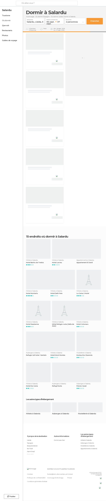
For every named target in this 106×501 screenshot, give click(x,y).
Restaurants (7, 30)
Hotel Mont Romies (58, 355)
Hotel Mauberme (32, 324)
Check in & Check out (52, 19)
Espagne (30, 443)
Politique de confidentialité (36, 478)
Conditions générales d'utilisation (38, 481)
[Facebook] (92, 469)
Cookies (30, 474)
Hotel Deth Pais (56, 293)
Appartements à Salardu (89, 448)
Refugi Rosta (57, 386)
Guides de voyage (9, 40)
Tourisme (6, 16)
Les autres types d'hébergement (87, 435)
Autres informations (61, 436)
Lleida (29, 440)
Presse (69, 478)
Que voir (5, 25)
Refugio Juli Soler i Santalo (36, 355)
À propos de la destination (37, 436)
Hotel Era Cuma (32, 386)
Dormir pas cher (59, 440)
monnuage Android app (55, 478)
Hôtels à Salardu (33, 414)
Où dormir (6, 20)
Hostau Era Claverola (84, 355)
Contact (70, 474)
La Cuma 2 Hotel (82, 293)
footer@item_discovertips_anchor (58, 474)
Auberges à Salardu (60, 414)
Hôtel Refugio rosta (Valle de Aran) (63, 325)
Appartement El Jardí (84, 262)
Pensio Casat (81, 386)
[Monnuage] (8, 3)
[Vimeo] (97, 469)
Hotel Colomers (82, 324)
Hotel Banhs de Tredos (35, 262)
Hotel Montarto (32, 293)
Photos (5, 35)
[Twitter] (94, 469)
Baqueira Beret (32, 446)
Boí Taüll (30, 448)
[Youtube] (100, 469)
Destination (30, 19)
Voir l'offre (57, 64)
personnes (68, 19)
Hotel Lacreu (57, 262)
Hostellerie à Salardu (87, 414)
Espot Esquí (31, 451)
